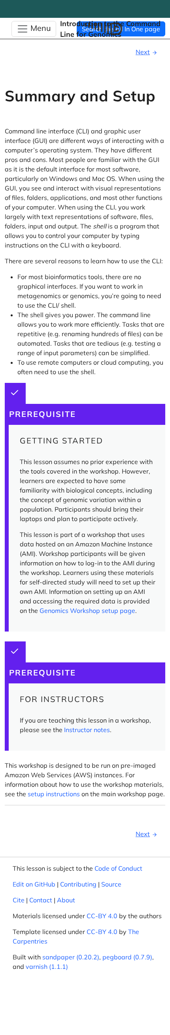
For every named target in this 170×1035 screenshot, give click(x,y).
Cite (19, 900)
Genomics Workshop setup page (87, 611)
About (66, 900)
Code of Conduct (118, 868)
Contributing (78, 884)
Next (143, 52)
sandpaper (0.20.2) (70, 957)
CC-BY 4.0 (102, 916)
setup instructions (54, 794)
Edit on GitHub (34, 884)
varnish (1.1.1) (47, 966)
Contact (40, 900)
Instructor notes (87, 730)
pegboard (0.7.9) (127, 957)
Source (111, 884)
